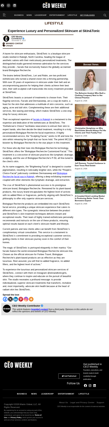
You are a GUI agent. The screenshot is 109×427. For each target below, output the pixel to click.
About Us (63, 402)
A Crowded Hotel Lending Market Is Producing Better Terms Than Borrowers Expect (90, 198)
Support (100, 402)
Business (19, 15)
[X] (10, 299)
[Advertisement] (90, 46)
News (29, 15)
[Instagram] (8, 5)
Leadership (41, 15)
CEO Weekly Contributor (16, 38)
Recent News (90, 64)
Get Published (87, 15)
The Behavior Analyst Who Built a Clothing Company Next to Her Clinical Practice (90, 95)
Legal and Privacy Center (82, 402)
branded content (39, 309)
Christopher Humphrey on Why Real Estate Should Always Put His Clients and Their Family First (90, 130)
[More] (31, 299)
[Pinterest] (20, 299)
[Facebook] (2, 5)
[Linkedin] (14, 5)
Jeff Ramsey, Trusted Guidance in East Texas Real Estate (90, 164)
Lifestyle (72, 15)
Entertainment (57, 15)
